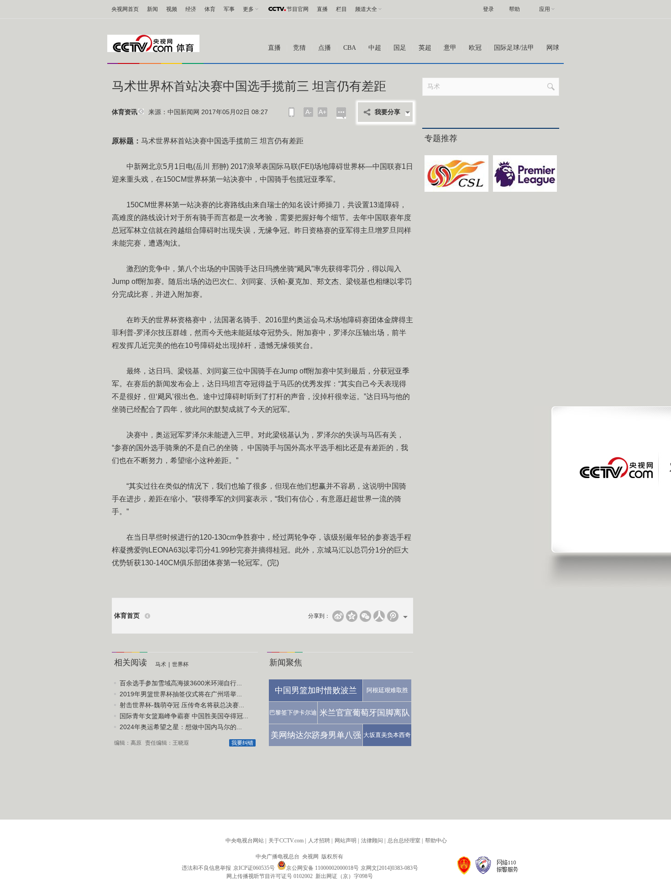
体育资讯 (124, 112)
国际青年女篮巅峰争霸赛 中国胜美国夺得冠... (184, 716)
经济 (190, 9)
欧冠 (475, 47)
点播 (324, 47)
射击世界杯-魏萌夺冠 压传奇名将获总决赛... (182, 705)
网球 (552, 47)
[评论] (341, 113)
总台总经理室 (404, 840)
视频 (171, 9)
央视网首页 (125, 9)
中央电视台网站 (244, 840)
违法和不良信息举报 (206, 868)
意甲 (450, 47)
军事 (229, 9)
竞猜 (299, 47)
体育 (209, 9)
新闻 (152, 9)
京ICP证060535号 (254, 868)
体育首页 (127, 615)
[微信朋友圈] (365, 616)
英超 (425, 47)
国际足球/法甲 (514, 47)
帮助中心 (436, 840)
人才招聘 (319, 840)
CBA (349, 47)
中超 (374, 47)
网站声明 (345, 840)
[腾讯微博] (392, 616)
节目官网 (298, 9)
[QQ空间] (351, 616)
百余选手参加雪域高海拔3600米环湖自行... (181, 683)
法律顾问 (372, 840)
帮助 (514, 9)
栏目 (341, 9)
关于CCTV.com (286, 840)
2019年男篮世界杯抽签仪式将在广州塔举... (181, 694)
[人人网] (379, 616)
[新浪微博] (338, 616)
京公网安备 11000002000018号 (322, 868)
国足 (399, 47)
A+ (322, 112)
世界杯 (180, 664)
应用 (544, 9)
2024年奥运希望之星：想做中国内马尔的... (181, 727)
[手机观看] (291, 112)
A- (308, 112)
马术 (160, 664)
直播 (322, 9)
